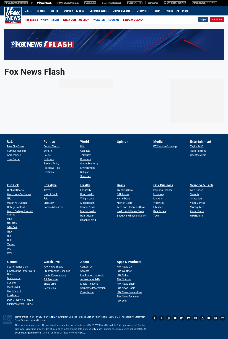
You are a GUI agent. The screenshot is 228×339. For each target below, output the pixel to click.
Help (104, 317)
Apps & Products (129, 262)
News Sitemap (22, 320)
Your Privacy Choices (66, 317)
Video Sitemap (38, 320)
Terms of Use (21, 317)
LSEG (82, 333)
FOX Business (163, 185)
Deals (121, 185)
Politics (40, 10)
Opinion (68, 10)
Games (12, 262)
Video (169, 10)
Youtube (175, 318)
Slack (195, 318)
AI (178, 10)
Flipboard (182, 318)
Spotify (215, 318)
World (54, 10)
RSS (202, 318)
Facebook (154, 318)
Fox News (13, 15)
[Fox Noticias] (175, 2)
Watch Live (52, 262)
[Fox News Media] (44, 2)
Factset (98, 329)
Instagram (168, 318)
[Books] (204, 2)
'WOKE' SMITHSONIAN (106, 19)
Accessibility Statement (133, 317)
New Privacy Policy (39, 317)
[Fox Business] (68, 3)
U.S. (27, 10)
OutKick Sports (122, 10)
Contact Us (114, 317)
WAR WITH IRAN (49, 19)
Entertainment (98, 10)
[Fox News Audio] (111, 3)
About (84, 262)
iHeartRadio (222, 318)
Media (80, 10)
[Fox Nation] (90, 2)
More (185, 10)
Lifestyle (141, 10)
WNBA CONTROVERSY (76, 19)
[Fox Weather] (134, 2)
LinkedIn (188, 318)
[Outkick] (153, 3)
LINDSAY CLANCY (133, 19)
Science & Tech (201, 185)
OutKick (13, 185)
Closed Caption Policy (89, 317)
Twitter (161, 318)
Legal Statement (33, 333)
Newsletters (209, 318)
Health (157, 10)
